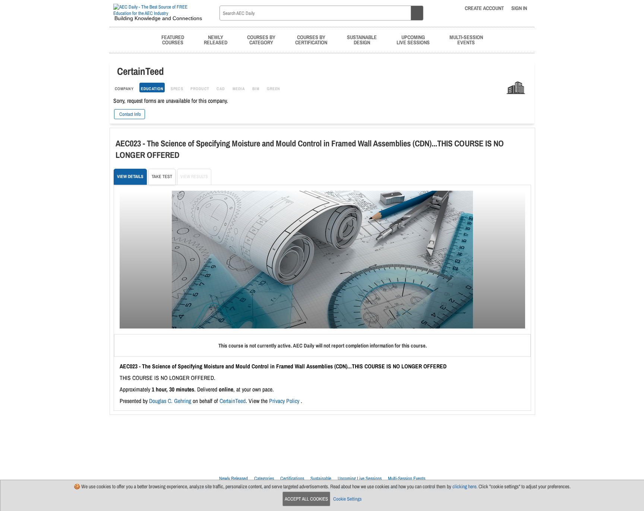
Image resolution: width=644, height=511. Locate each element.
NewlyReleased (215, 40)
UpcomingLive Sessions (413, 40)
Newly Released (233, 478)
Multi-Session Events (406, 478)
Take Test (162, 177)
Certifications (292, 478)
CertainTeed (233, 401)
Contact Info (129, 114)
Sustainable (320, 478)
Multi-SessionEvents (466, 40)
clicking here (464, 486)
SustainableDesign (362, 40)
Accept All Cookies (306, 499)
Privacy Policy (285, 401)
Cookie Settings (347, 499)
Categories (264, 478)
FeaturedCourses (172, 40)
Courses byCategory (261, 40)
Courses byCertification (311, 40)
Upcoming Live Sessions (360, 478)
